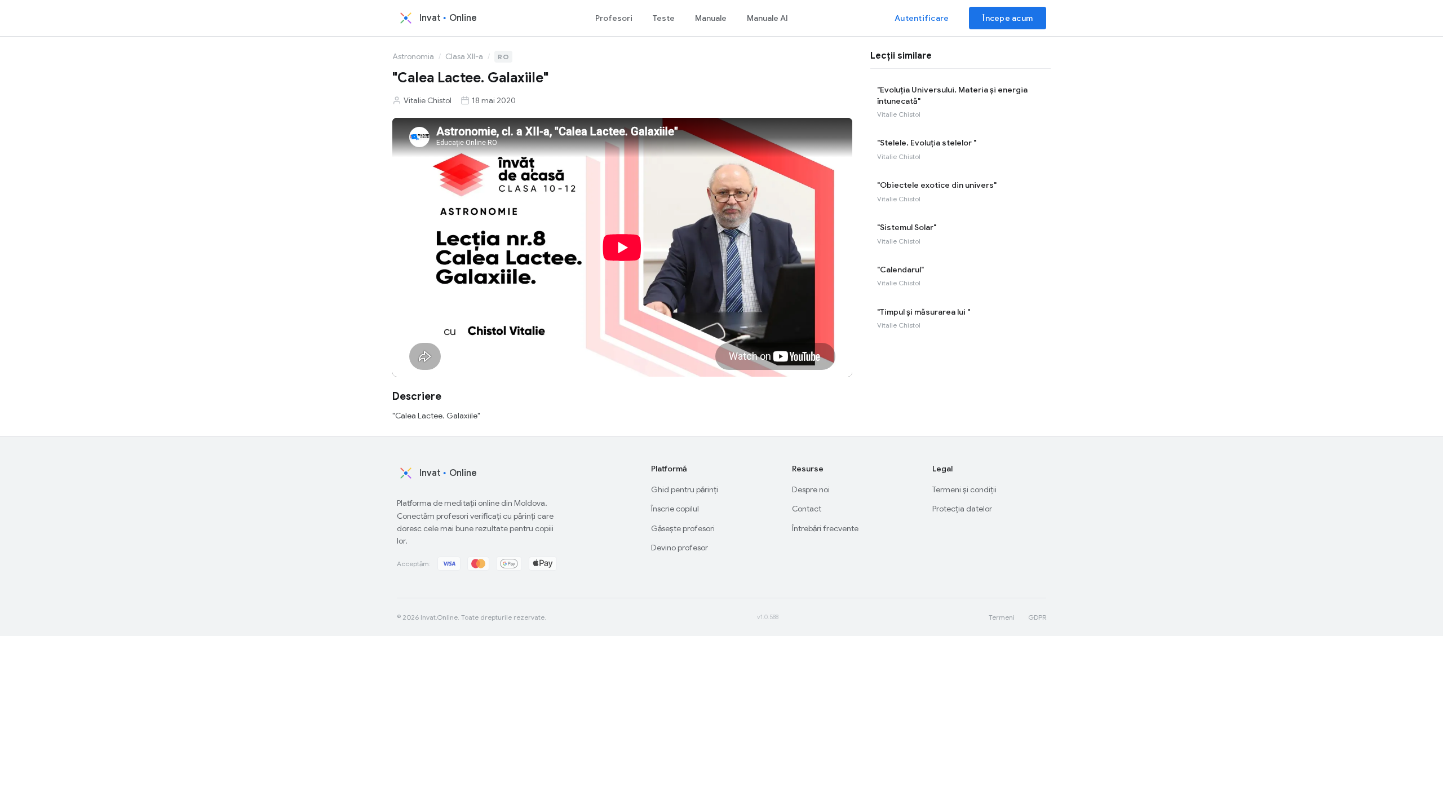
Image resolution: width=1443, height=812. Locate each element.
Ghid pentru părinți (684, 489)
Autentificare (922, 18)
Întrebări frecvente (825, 528)
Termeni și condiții (964, 489)
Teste (664, 18)
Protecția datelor (962, 509)
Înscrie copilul (675, 509)
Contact (806, 509)
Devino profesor (679, 547)
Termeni (1002, 617)
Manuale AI (767, 18)
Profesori (613, 18)
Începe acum (1007, 18)
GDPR (1037, 617)
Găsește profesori (683, 528)
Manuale (711, 18)
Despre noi (811, 489)
